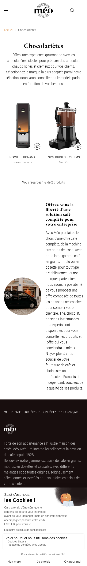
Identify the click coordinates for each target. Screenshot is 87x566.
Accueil (8, 30)
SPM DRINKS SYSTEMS (64, 157)
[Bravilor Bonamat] (23, 125)
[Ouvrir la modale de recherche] (72, 10)
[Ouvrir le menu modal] (6, 10)
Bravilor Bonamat (23, 157)
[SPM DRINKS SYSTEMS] (64, 125)
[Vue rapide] (37, 146)
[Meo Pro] (43, 10)
